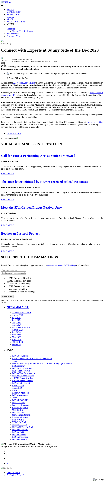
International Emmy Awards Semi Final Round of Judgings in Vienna (42, 363)
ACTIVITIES (13, 14)
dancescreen (17, 361)
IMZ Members (18, 402)
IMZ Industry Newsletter (20, 281)
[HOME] (2, 41)
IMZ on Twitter (18, 432)
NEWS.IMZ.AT (18, 307)
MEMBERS (17, 410)
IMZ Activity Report (21, 383)
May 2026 (16, 322)
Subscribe (11, 29)
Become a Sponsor (20, 407)
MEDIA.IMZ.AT (19, 424)
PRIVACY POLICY (16, 475)
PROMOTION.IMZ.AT (22, 427)
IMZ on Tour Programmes (23, 373)
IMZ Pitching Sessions (22, 368)
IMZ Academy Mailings (19, 286)
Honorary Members (20, 393)
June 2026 (16, 320)
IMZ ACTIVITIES (20, 356)
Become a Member (20, 417)
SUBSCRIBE (18, 342)
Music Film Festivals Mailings (22, 292)
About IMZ (17, 388)
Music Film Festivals (21, 371)
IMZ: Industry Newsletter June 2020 (33, 61)
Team (14, 398)
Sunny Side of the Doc (25, 59)
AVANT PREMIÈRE (16, 22)
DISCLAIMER (13, 472)
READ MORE (7, 173)
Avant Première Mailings (20, 283)
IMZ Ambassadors (20, 395)
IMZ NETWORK (20, 400)
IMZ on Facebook (20, 429)
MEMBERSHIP (14, 12)
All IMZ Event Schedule (22, 378)
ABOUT (10, 9)
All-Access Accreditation (24, 83)
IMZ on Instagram (20, 437)
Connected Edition (95, 122)
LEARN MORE (14, 133)
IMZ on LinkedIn (19, 439)
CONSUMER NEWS (21, 312)
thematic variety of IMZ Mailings (61, 265)
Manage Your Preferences (23, 31)
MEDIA (10, 17)
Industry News (13, 34)
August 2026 (17, 315)
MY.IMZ (10, 24)
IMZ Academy (18, 366)
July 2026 (16, 317)
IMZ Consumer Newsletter (21, 278)
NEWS (10, 19)
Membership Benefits (21, 415)
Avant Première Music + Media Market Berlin (32, 358)
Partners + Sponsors (20, 405)
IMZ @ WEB (18, 420)
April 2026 (16, 325)
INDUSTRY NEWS (21, 327)
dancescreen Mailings (18, 289)
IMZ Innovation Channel (23, 375)
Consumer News (14, 36)
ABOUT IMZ (18, 385)
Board (14, 390)
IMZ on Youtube (19, 434)
